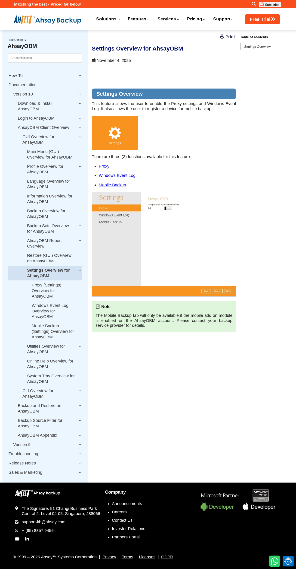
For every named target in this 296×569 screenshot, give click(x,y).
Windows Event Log (117, 175)
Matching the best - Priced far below (47, 4)
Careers (119, 512)
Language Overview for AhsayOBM (48, 184)
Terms (127, 557)
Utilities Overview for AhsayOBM (46, 349)
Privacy (109, 557)
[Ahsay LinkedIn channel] (27, 539)
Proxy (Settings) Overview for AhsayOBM (46, 291)
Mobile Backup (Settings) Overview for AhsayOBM (53, 331)
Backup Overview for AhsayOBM (46, 214)
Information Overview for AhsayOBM (49, 199)
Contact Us (122, 520)
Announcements (127, 503)
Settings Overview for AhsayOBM (48, 273)
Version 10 (23, 94)
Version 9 (22, 444)
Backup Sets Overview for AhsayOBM (48, 228)
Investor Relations (128, 528)
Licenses (147, 557)
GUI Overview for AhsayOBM (38, 139)
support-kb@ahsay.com (43, 522)
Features (137, 18)
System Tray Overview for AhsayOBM (51, 379)
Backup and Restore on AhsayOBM (39, 408)
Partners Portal (126, 537)
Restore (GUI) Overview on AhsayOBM (49, 258)
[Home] (50, 19)
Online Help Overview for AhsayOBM (50, 364)
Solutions (106, 18)
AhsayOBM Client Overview (43, 127)
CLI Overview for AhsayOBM (37, 393)
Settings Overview (257, 46)
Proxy (104, 166)
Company (115, 492)
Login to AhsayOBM (36, 118)
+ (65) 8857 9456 (38, 530)
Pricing (194, 18)
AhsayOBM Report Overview (44, 243)
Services (166, 18)
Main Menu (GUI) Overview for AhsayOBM (49, 154)
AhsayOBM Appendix (37, 435)
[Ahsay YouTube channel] (17, 539)
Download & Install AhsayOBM (35, 106)
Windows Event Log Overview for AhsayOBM (50, 311)
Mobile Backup (112, 185)
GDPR (167, 557)
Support (221, 18)
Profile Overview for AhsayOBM (45, 169)
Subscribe (272, 4)
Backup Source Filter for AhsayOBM (40, 423)
